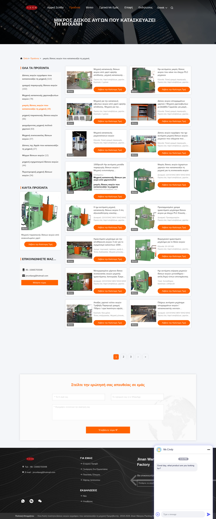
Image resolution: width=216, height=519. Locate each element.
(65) (40, 117)
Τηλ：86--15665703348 (35, 467)
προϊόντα (34, 58)
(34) (37, 174)
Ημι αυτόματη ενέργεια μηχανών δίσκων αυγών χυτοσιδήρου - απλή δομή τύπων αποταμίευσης (173, 274)
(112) (37, 77)
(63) (37, 127)
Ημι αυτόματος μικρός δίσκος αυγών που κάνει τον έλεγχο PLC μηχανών (173, 72)
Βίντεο (89, 7)
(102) (39, 87)
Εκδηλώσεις (146, 7)
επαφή (128, 7)
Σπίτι (26, 58)
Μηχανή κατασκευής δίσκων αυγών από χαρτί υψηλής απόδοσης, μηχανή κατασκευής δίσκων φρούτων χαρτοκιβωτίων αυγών (108, 75)
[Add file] (158, 514)
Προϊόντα (74, 7)
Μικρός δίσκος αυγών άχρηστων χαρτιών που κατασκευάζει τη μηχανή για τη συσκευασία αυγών (173, 167)
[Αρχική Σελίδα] (31, 7)
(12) (35, 155)
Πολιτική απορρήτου (24, 516)
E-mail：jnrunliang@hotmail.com (39, 472)
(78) (40, 97)
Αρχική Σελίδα (55, 7)
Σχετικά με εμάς (109, 7)
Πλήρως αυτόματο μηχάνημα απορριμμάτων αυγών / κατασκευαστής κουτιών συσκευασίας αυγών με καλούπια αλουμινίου (173, 308)
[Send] (208, 514)
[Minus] (208, 449)
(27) (40, 147)
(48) (36, 107)
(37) (37, 137)
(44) (40, 164)
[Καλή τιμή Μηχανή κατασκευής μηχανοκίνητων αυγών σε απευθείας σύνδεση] (79, 144)
